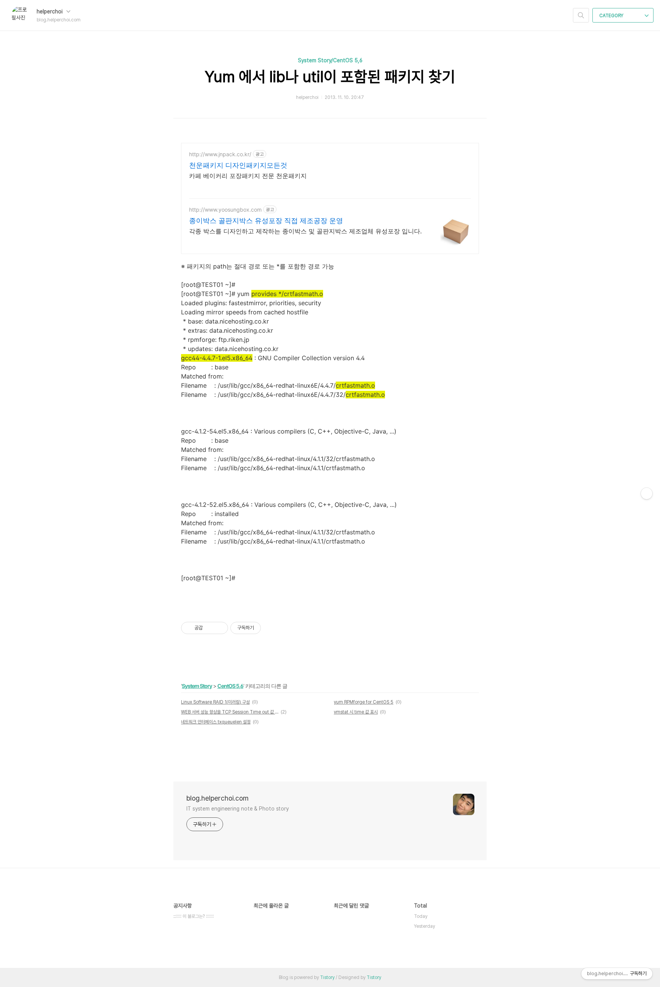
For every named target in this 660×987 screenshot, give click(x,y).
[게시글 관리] (219, 628)
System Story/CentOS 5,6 (330, 60)
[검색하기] (581, 15)
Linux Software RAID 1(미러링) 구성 (215, 702)
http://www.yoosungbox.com (225, 209)
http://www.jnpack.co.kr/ (220, 154)
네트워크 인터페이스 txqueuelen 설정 (216, 722)
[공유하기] (210, 628)
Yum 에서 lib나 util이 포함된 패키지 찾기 (330, 77)
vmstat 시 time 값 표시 (356, 712)
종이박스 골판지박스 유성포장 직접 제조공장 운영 (266, 221)
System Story (197, 686)
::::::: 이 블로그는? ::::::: (193, 916)
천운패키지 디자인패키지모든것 (238, 165)
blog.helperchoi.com (217, 798)
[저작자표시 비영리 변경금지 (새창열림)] (271, 628)
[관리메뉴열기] (646, 493)
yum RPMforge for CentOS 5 (363, 702)
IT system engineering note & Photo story (237, 809)
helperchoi (50, 11)
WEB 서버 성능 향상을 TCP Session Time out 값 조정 (229, 712)
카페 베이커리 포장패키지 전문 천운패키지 (248, 176)
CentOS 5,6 (230, 686)
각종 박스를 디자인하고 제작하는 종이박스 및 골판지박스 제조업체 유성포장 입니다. (305, 231)
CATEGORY (611, 15)
